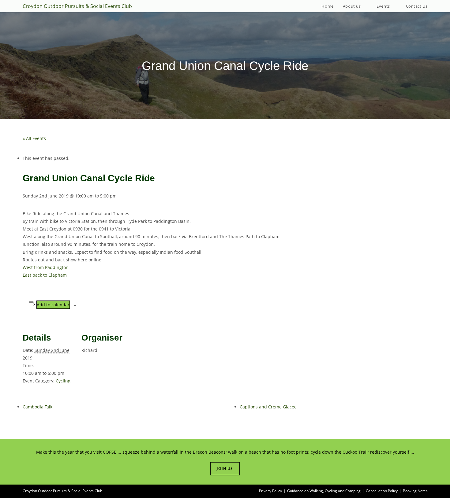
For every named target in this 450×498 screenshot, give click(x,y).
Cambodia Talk (37, 407)
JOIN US (225, 468)
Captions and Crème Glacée (268, 407)
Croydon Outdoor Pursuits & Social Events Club (77, 6)
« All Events (34, 138)
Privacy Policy (270, 490)
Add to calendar (53, 305)
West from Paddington (46, 267)
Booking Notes (415, 490)
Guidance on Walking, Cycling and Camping (324, 490)
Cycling (63, 381)
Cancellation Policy (382, 490)
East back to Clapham (45, 275)
